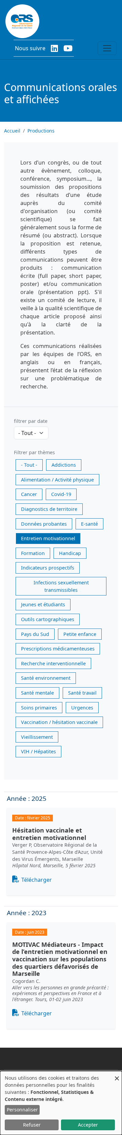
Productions (41, 130)
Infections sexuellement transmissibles (61, 586)
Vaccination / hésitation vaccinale (59, 722)
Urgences (82, 707)
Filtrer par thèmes (34, 452)
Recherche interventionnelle (53, 663)
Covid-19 (61, 494)
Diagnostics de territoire (49, 509)
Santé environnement (45, 678)
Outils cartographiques (47, 619)
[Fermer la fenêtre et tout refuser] (117, 1075)
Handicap (70, 553)
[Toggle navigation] (107, 48)
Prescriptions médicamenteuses (58, 648)
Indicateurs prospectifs (47, 567)
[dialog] (61, 1103)
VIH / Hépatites (38, 751)
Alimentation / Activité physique (57, 479)
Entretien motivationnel (48, 538)
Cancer (29, 494)
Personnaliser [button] (22, 1109)
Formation (33, 553)
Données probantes (44, 524)
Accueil (12, 130)
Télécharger (36, 879)
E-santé (89, 524)
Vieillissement (37, 737)
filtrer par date (30, 421)
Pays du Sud (35, 634)
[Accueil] (22, 21)
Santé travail (82, 693)
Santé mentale (37, 693)
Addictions (64, 465)
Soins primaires (39, 707)
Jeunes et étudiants (43, 604)
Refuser (32, 1125)
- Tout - (29, 465)
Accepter (88, 1125)
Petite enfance (79, 634)
